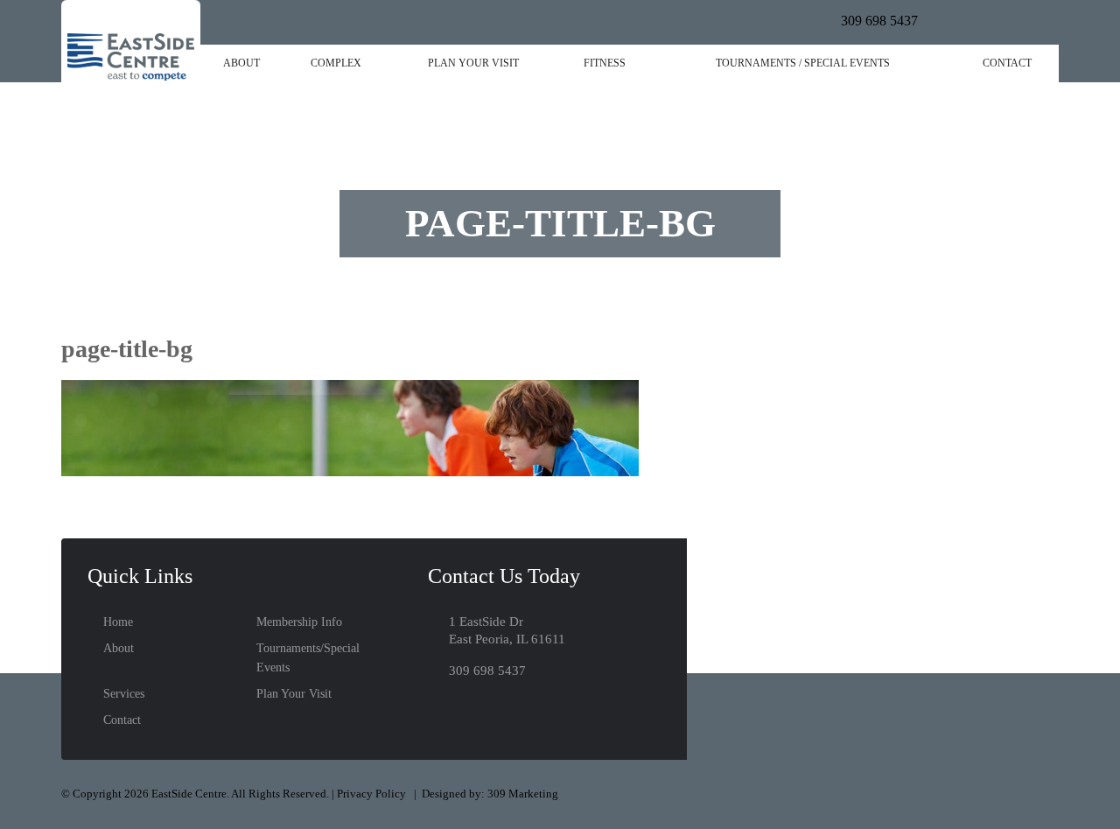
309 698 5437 (879, 20)
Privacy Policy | (379, 793)
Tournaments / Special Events (803, 63)
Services (123, 693)
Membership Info (299, 622)
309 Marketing (522, 793)
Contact (1007, 63)
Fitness (605, 63)
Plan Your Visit (473, 63)
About (241, 63)
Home (118, 622)
